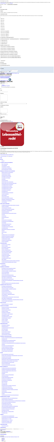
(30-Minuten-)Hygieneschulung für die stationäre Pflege (9, 369)
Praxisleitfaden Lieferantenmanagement (7, 286)
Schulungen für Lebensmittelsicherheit (6, 240)
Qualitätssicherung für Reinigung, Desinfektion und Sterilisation (10, 389)
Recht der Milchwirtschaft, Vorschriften (7, 169)
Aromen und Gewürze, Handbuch (6, 244)
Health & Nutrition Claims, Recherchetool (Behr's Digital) (9, 183)
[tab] (27, 157)
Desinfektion (3, 373)
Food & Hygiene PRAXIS (5, 217)
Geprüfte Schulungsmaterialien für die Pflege (7, 377)
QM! (2, 233)
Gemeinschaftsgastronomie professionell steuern (8, 327)
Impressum (15, 73)
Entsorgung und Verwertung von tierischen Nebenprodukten (9, 307)
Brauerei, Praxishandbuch (5, 248)
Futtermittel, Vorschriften (5, 311)
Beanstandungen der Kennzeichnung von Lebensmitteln (9, 276)
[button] (27, 157)
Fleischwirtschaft (4, 265)
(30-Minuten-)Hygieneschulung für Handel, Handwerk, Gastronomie (10, 205)
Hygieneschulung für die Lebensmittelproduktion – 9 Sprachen (10, 417)
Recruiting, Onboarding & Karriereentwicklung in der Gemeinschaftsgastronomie (12, 337)
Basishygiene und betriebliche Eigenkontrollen (8, 348)
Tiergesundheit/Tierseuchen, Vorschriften (7, 316)
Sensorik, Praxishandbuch (5, 241)
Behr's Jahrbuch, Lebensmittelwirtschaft (7, 277)
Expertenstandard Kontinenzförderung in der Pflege (8, 407)
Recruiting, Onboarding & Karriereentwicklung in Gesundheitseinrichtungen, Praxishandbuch (13, 400)
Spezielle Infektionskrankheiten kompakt (7, 404)
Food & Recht (3, 179)
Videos (7, 73)
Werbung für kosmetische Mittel (6, 363)
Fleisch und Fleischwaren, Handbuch (6, 252)
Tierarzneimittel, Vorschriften (5, 315)
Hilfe (5, 73)
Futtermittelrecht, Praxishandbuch (6, 312)
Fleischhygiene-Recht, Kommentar (6, 175)
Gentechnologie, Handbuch (5, 256)
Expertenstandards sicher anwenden (6, 403)
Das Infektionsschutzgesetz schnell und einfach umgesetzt (9, 213)
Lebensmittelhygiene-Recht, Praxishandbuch (7, 184)
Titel (0, 71)
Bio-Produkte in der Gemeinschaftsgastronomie (8, 345)
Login (1, 430)
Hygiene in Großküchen (5, 330)
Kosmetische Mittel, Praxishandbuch (6, 358)
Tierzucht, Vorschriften (5, 320)
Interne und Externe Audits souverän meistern (7, 269)
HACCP (3, 218)
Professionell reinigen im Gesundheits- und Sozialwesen (9, 385)
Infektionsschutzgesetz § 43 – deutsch (6, 418)
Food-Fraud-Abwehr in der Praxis (6, 291)
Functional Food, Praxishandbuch (6, 255)
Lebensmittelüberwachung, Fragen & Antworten (8, 341)
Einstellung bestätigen (10, 4)
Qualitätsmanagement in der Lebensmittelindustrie (8, 234)
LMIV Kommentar (4, 195)
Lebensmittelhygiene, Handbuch (6, 225)
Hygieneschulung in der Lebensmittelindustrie (7, 221)
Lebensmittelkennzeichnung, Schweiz (6, 188)
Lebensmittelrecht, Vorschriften (6, 85)
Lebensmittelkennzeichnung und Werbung (7, 187)
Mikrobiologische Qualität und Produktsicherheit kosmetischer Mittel (10, 359)
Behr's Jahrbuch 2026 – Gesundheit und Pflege (8, 411)
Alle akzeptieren (15, 4)
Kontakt (3, 73)
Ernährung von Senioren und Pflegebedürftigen (8, 374)
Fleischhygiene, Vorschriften (5, 308)
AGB (18, 73)
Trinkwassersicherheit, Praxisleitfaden (6, 334)
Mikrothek (3, 230)
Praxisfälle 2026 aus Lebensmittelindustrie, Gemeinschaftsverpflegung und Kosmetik (12, 280)
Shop (1, 73)
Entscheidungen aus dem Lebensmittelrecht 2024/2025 (9, 268)
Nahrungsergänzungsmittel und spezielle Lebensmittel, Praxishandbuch (11, 260)
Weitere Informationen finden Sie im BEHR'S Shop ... (7, 154)
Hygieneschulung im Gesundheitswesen (7, 380)
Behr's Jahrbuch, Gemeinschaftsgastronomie (7, 349)
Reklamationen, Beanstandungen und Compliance (8, 199)
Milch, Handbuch (4, 259)
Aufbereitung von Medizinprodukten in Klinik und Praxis (9, 370)
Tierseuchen (3, 344)
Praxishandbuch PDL (4, 384)
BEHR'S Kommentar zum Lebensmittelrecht (7, 172)
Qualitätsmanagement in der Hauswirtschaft (7, 388)
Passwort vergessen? (2, 429)
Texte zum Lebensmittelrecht (5, 272)
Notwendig (1, 4)
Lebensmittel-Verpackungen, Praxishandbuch (7, 192)
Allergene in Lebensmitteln (5, 206)
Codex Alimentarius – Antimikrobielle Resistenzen (8, 294)
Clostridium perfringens (5, 295)
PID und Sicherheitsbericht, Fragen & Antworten (8, 362)
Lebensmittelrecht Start (5, 191)
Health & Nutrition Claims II (5, 273)
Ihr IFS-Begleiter (4, 222)
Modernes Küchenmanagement (6, 333)
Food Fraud (3, 214)
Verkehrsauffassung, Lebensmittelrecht (7, 200)
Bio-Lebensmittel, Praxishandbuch (6, 247)
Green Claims (3, 281)
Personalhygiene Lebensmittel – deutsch (7, 421)
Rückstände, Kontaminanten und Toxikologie (7, 237)
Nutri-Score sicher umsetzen (5, 196)
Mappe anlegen (2, 72)
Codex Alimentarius (4, 165)
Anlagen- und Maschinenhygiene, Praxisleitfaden (8, 209)
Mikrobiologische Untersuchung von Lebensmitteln (8, 229)
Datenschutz (12, 73)
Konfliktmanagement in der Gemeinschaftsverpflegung (9, 340)
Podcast (9, 73)
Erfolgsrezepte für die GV (5, 326)
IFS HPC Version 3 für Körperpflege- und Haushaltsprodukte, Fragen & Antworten (12, 355)
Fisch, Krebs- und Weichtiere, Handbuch (7, 251)
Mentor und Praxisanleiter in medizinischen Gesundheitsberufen (10, 406)
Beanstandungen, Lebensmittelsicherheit (7, 210)
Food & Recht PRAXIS (5, 180)
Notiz (9, 71)
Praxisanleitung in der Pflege (5, 410)
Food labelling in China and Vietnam (6, 176)
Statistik (5, 4)
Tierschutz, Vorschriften (5, 319)
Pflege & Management (5, 381)
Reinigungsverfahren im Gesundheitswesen (7, 399)
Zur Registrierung (8, 431)
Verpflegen (3, 393)
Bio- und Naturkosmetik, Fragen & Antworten (7, 354)
